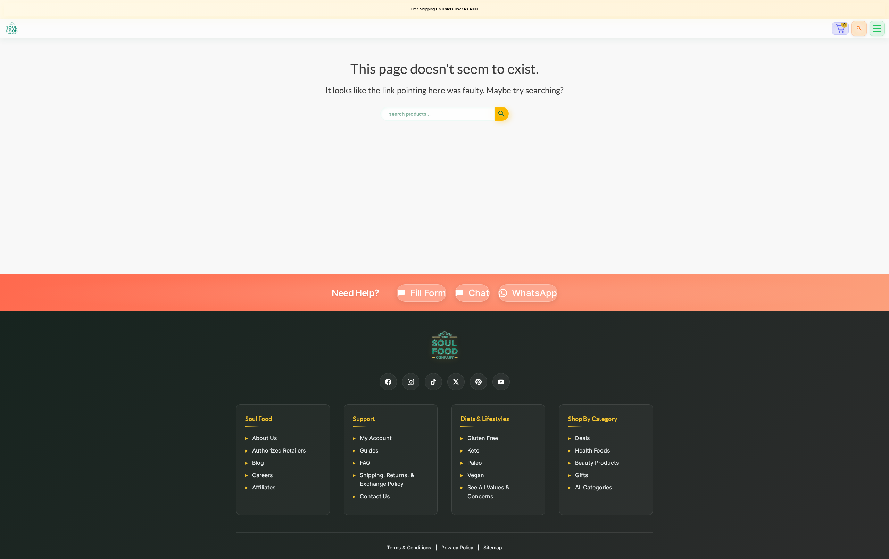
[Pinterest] (478, 381)
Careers (262, 475)
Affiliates (264, 487)
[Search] (859, 28)
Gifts (581, 475)
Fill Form (428, 292)
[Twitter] (456, 381)
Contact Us (375, 496)
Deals (582, 438)
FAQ (365, 462)
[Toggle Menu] (877, 28)
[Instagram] (410, 381)
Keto (473, 450)
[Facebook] (388, 381)
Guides (369, 450)
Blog (258, 462)
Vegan (475, 475)
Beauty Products (597, 462)
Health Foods (592, 450)
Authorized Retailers (279, 450)
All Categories (593, 487)
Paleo (474, 462)
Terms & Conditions (409, 547)
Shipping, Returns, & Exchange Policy (387, 480)
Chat (478, 292)
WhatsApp (534, 292)
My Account (376, 438)
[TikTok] (433, 381)
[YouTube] (501, 381)
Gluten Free (482, 438)
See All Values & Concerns (488, 492)
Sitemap (492, 547)
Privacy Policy (457, 547)
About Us (264, 438)
